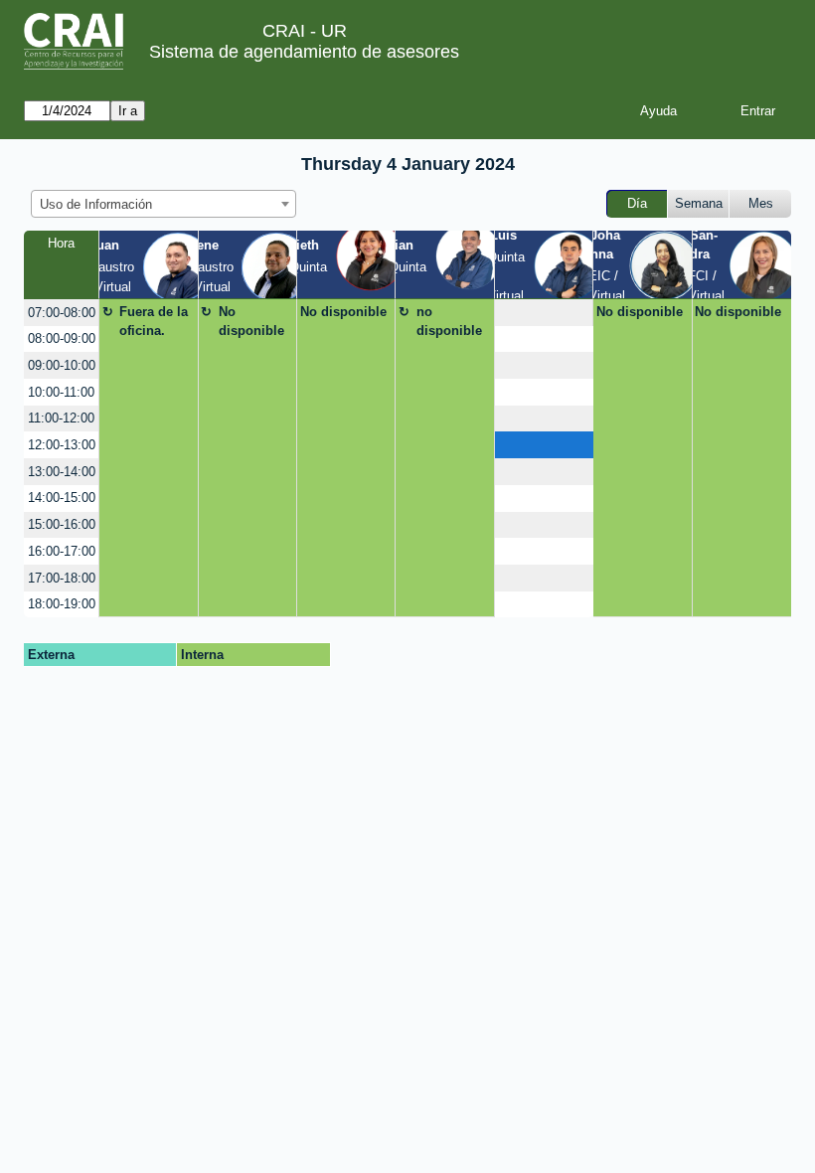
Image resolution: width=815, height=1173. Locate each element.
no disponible (449, 321)
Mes (760, 203)
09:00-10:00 (61, 365)
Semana (699, 203)
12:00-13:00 (61, 444)
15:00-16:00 (61, 524)
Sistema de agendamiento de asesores (304, 52)
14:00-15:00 (61, 497)
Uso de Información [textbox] (96, 204)
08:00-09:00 (61, 338)
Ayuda (658, 110)
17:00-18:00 (61, 578)
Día (637, 203)
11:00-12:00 (61, 418)
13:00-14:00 (61, 471)
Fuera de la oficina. (153, 321)
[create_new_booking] (543, 312)
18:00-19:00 (61, 603)
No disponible (251, 321)
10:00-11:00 (61, 392)
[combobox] (163, 204)
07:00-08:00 (61, 312)
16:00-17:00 (61, 551)
